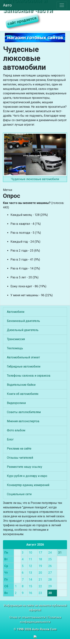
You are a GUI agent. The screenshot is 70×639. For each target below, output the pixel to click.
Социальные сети (19, 494)
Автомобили (15, 312)
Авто (7, 5)
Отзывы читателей (20, 457)
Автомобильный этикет (23, 357)
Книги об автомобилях (22, 394)
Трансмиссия (16, 339)
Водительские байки (21, 384)
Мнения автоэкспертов (23, 421)
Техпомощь (15, 348)
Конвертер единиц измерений (28, 485)
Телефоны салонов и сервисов (28, 375)
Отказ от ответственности (27, 617)
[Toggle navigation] (62, 5)
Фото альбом (16, 430)
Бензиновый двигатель (23, 321)
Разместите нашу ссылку (24, 467)
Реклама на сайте (19, 448)
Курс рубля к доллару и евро (27, 476)
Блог (10, 439)
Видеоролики (16, 403)
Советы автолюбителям (24, 412)
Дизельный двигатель (22, 330)
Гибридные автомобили (23, 366)
